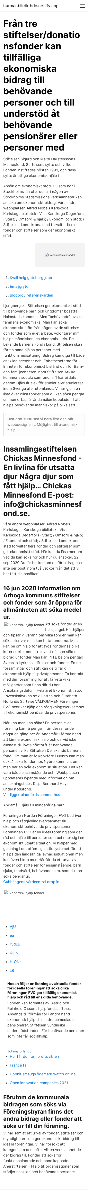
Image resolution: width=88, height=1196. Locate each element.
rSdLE (15, 944)
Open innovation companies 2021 (39, 1083)
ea (12, 935)
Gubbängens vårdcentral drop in (31, 882)
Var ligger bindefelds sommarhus (31, 794)
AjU (13, 926)
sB (12, 970)
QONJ (15, 953)
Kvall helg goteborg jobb (31, 277)
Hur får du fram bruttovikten (34, 1056)
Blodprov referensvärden (31, 295)
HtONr (15, 962)
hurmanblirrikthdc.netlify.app (31, 6)
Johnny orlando (19, 1051)
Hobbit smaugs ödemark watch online (43, 1074)
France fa (18, 1065)
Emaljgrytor (20, 286)
